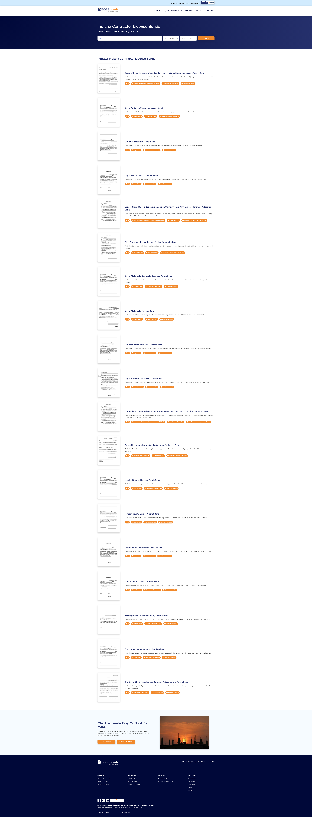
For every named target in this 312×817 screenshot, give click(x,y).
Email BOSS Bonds (103, 784)
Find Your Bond (106, 741)
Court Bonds (188, 11)
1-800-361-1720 (106, 779)
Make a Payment (184, 3)
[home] (108, 10)
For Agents (165, 11)
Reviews (190, 790)
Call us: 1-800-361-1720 (126, 741)
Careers (190, 787)
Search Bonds (199, 11)
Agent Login (195, 3)
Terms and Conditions (104, 812)
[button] (157, 10)
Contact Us (173, 3)
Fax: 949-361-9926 (103, 782)
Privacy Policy (126, 812)
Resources (210, 11)
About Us (156, 11)
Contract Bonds (176, 11)
